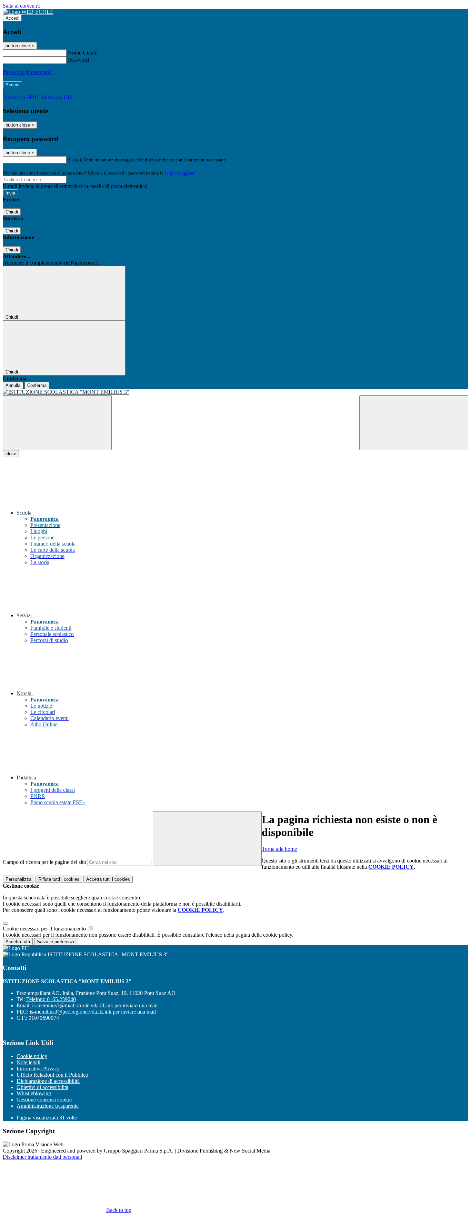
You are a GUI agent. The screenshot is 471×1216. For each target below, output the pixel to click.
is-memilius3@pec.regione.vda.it (93, 1012)
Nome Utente (82, 53)
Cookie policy (32, 1056)
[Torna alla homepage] (235, 392)
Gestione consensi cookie (44, 1100)
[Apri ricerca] (413, 422)
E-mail (75, 159)
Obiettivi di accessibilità (42, 1087)
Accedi (12, 18)
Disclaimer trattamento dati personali (42, 1157)
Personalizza (18, 879)
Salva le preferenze (56, 941)
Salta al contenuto (22, 6)
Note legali (28, 1062)
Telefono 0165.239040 (51, 999)
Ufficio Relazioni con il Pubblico (52, 1075)
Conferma (37, 385)
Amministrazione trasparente (48, 1106)
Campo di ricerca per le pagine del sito (44, 862)
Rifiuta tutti (58, 879)
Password (78, 60)
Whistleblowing (34, 1093)
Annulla (13, 385)
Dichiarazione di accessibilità (48, 1081)
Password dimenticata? (27, 72)
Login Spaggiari (179, 173)
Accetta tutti (108, 879)
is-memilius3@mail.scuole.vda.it (95, 1005)
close (11, 453)
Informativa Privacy (38, 1069)
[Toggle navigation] (57, 422)
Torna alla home (279, 849)
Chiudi (12, 212)
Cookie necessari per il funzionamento (45, 928)
